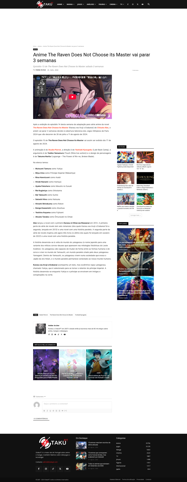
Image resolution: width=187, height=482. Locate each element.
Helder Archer (41, 70)
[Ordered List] (56, 410)
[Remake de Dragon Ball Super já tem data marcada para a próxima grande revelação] (135, 288)
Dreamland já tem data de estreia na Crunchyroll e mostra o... (125, 187)
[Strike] (53, 410)
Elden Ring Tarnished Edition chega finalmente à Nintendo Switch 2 (145, 187)
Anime (40, 46)
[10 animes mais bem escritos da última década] (81, 445)
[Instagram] (133, 4)
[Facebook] (128, 4)
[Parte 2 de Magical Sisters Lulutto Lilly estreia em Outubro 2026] (72, 364)
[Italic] (47, 410)
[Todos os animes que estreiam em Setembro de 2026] (135, 264)
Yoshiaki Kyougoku (80, 315)
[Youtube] (142, 4)
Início (34, 46)
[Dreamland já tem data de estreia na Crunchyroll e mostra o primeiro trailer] (125, 178)
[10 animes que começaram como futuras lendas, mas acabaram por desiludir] (81, 455)
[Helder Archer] (40, 330)
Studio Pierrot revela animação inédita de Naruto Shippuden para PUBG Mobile (46, 376)
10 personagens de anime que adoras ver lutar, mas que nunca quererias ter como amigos (135, 244)
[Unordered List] (59, 410)
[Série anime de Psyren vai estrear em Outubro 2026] (99, 364)
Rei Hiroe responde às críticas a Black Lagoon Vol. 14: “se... (144, 167)
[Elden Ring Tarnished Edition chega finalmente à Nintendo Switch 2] (145, 178)
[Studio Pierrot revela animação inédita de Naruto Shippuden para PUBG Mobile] (46, 364)
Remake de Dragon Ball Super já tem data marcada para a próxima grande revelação (134, 293)
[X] (137, 4)
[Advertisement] (93, 27)
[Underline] (50, 410)
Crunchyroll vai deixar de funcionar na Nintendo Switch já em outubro (144, 208)
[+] (65, 410)
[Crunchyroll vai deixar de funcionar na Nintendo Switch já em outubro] (145, 199)
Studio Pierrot (43, 315)
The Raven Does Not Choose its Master (61, 315)
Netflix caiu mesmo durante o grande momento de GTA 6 (125, 208)
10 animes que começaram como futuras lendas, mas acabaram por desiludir (97, 455)
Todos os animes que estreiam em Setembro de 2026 (133, 270)
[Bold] (44, 410)
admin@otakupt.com (50, 462)
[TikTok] (58, 334)
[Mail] (55, 334)
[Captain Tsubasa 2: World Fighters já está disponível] (125, 157)
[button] (148, 4)
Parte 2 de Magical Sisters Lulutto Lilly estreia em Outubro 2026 (72, 376)
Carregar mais (134, 215)
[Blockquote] (62, 410)
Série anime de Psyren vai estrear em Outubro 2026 (99, 377)
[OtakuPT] (45, 4)
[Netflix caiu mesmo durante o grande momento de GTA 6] (125, 199)
